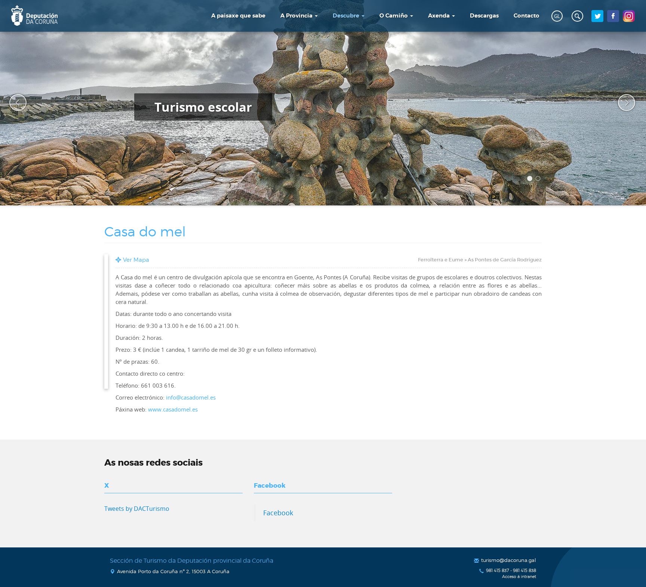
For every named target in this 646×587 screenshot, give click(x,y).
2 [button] (539, 179)
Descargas (484, 15)
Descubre (347, 15)
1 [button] (531, 179)
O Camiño (394, 15)
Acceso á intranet (519, 576)
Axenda (439, 15)
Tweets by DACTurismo (136, 508)
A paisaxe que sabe (238, 15)
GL (557, 16)
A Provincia (297, 15)
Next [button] (621, 102)
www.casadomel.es (173, 409)
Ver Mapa (136, 260)
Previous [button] (13, 102)
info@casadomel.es (191, 397)
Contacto (526, 15)
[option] (323, 102)
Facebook (278, 512)
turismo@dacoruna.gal (508, 560)
